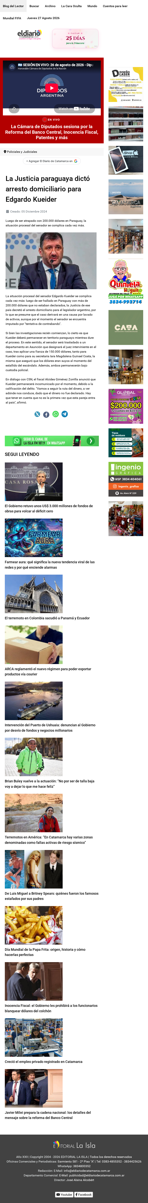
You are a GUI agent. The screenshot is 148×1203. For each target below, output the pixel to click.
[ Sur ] (95, 46)
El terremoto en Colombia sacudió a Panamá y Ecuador (47, 618)
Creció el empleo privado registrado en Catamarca (43, 1062)
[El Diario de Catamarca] (29, 34)
